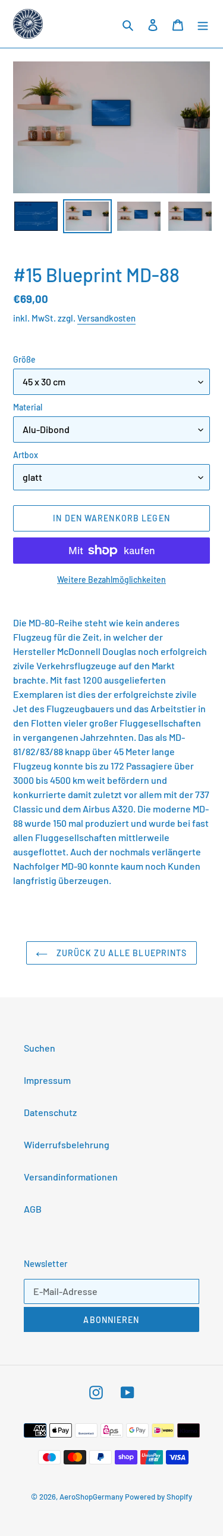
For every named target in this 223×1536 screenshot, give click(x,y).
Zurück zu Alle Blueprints (120, 953)
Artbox (25, 455)
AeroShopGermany (91, 1496)
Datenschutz (50, 1112)
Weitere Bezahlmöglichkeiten (111, 579)
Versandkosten (106, 318)
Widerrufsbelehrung (66, 1144)
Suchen (39, 1047)
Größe (24, 359)
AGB (33, 1208)
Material (27, 407)
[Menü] (202, 24)
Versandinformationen (71, 1176)
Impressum (47, 1080)
